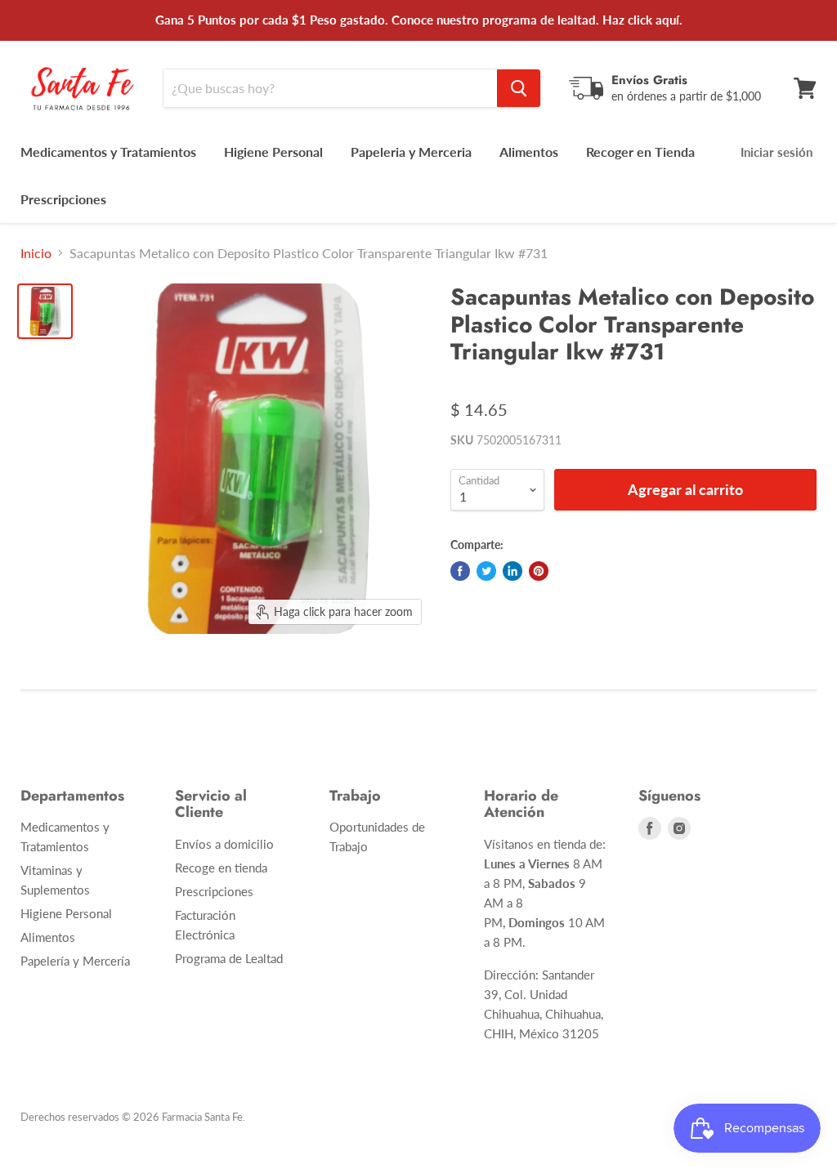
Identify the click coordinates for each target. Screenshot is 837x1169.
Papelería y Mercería (75, 960)
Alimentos (528, 151)
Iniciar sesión (776, 152)
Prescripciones (63, 199)
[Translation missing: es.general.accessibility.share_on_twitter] (486, 571)
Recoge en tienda (221, 867)
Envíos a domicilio (224, 844)
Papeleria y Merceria (411, 151)
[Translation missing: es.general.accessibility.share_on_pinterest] (538, 571)
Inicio (35, 253)
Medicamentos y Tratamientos (108, 151)
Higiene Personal (273, 151)
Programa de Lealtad (229, 958)
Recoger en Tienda (640, 151)
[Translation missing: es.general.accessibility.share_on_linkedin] (512, 571)
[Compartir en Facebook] (460, 571)
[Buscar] (518, 88)
